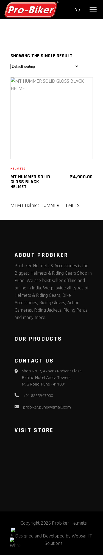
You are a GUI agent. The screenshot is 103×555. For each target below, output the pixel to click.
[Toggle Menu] (93, 9)
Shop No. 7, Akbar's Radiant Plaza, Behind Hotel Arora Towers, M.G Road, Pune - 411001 (52, 377)
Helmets (18, 168)
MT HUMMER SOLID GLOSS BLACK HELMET (30, 182)
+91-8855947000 (38, 395)
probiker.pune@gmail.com (47, 407)
